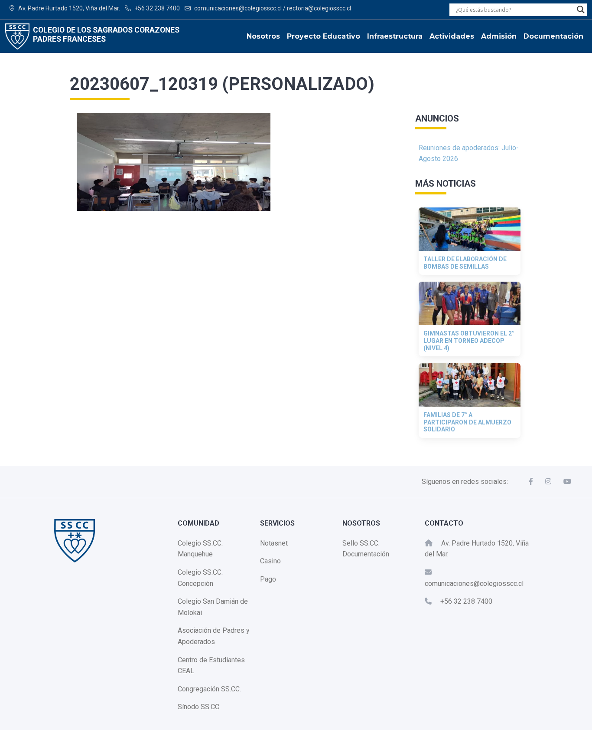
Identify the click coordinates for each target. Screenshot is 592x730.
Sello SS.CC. (361, 543)
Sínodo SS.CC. (199, 707)
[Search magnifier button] (581, 9)
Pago (268, 579)
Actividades (451, 36)
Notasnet (274, 543)
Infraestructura (395, 36)
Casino (270, 561)
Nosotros (263, 36)
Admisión (499, 36)
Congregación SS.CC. (209, 689)
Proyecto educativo (323, 36)
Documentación (553, 36)
